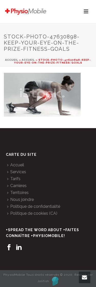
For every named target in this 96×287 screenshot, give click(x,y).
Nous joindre (22, 199)
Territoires (19, 192)
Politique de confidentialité (35, 206)
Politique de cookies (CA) (33, 213)
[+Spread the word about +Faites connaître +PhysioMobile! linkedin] (19, 247)
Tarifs (15, 178)
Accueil (11, 59)
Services (18, 171)
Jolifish (43, 281)
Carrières (18, 185)
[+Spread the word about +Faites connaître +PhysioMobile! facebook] (9, 247)
